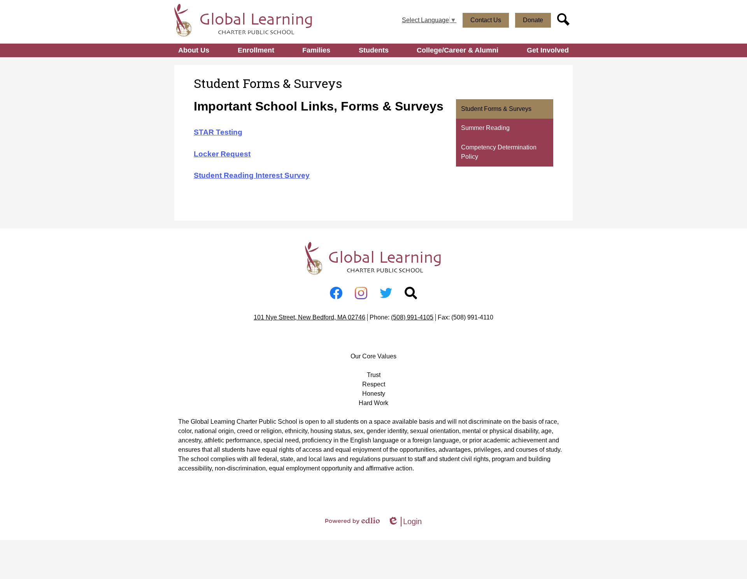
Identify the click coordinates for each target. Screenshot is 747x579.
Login (405, 521)
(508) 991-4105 (412, 317)
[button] (193, 50)
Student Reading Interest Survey (252, 175)
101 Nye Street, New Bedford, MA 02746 (309, 317)
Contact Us (485, 20)
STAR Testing (218, 132)
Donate (533, 20)
